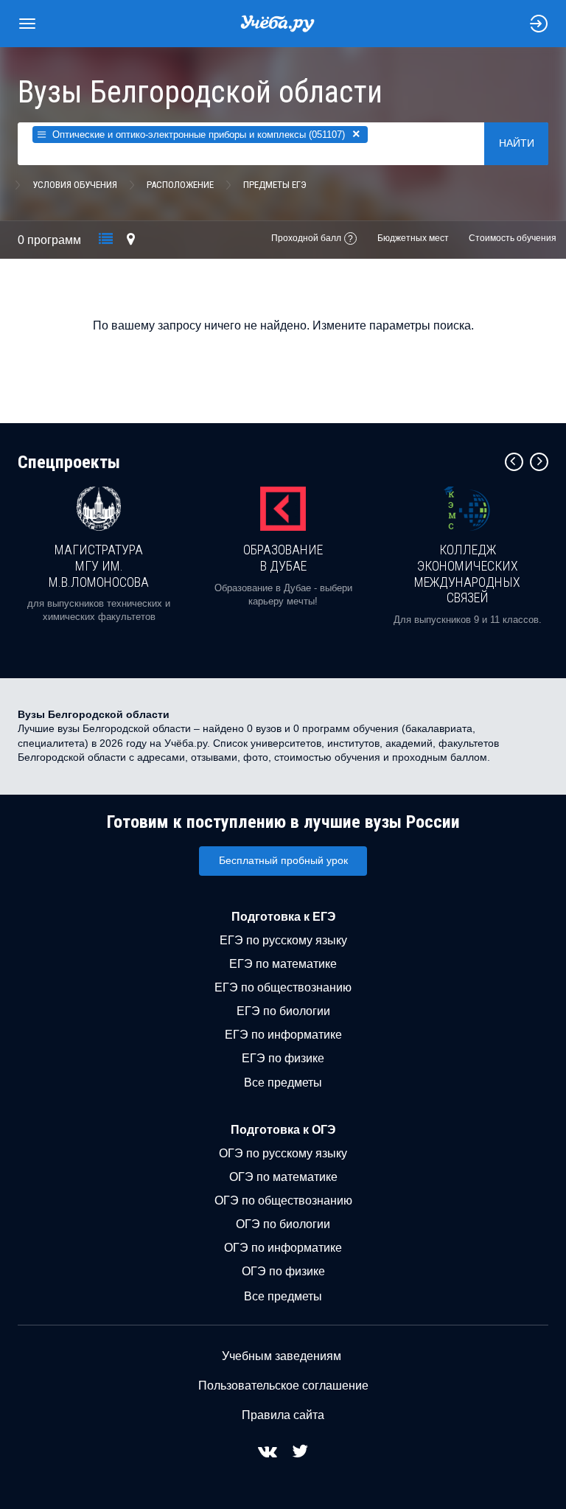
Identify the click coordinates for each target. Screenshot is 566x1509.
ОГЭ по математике (283, 1177)
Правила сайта (283, 1415)
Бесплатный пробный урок (283, 860)
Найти (516, 143)
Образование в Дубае (283, 558)
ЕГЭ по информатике (283, 1034)
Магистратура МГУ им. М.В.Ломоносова (99, 565)
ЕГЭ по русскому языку (283, 940)
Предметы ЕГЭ (275, 184)
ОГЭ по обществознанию (283, 1200)
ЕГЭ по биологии (283, 1011)
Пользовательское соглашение (283, 1385)
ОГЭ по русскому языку (283, 1153)
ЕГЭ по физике (283, 1058)
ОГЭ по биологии (283, 1224)
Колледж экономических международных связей (467, 573)
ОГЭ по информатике (283, 1247)
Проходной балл (306, 238)
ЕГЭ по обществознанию (283, 987)
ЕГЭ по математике (283, 964)
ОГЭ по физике (283, 1271)
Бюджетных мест (413, 238)
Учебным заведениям (281, 1356)
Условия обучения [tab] (74, 184)
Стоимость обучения (512, 238)
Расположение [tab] (180, 184)
